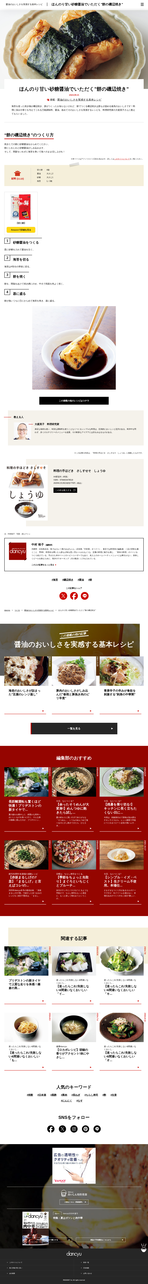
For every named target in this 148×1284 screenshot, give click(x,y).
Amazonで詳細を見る (21, 230)
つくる (17, 610)
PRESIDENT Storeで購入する (47, 1240)
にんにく (66, 1100)
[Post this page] (63, 596)
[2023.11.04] (26, 671)
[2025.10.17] (122, 855)
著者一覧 (86, 1262)
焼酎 (30, 1095)
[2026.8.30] (74, 855)
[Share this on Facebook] (74, 596)
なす (79, 1100)
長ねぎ (76, 1095)
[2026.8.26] (74, 961)
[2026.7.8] (122, 961)
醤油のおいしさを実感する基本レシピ (79, 99)
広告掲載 (86, 1268)
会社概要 (12, 1273)
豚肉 (64, 1095)
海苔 (55, 579)
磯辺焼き (67, 579)
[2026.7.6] (74, 1027)
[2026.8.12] (122, 1027)
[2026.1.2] (26, 855)
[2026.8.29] (122, 782)
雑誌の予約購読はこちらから (100, 1240)
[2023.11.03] (74, 671)
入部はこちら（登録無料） (74, 1202)
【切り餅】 (21, 223)
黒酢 (53, 1095)
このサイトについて (122, 159)
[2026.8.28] (74, 782)
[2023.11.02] (122, 671)
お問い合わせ (87, 1273)
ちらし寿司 (91, 1095)
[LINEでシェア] (85, 596)
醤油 (81, 579)
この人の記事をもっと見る (43, 565)
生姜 (114, 1095)
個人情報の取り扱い (15, 1268)
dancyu (7, 610)
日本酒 (41, 1095)
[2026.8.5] (26, 1027)
